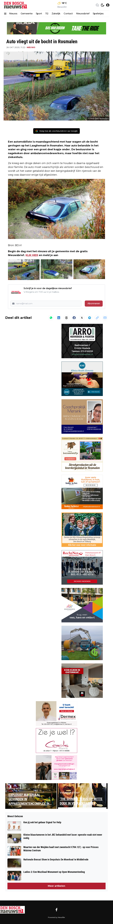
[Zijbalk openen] (5, 13)
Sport (39, 13)
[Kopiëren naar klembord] (97, 317)
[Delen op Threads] (66, 317)
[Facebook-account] (56, 909)
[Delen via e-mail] (105, 317)
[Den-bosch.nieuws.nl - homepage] (16, 5)
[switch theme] (102, 5)
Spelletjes (98, 13)
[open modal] (107, 5)
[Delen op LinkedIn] (58, 317)
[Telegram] (89, 317)
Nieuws (13, 13)
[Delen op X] (82, 317)
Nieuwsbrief (82, 13)
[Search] (97, 5)
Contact (68, 13)
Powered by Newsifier (56, 917)
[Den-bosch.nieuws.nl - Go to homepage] (12, 910)
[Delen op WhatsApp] (51, 317)
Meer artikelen (56, 886)
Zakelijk (56, 13)
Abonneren (94, 303)
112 (46, 13)
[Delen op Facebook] (74, 317)
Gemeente (27, 13)
